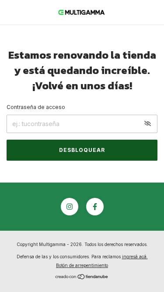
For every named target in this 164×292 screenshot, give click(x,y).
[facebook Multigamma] (95, 206)
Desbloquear (82, 150)
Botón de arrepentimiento (82, 265)
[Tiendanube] (82, 277)
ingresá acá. (135, 256)
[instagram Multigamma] (69, 206)
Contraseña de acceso (36, 107)
